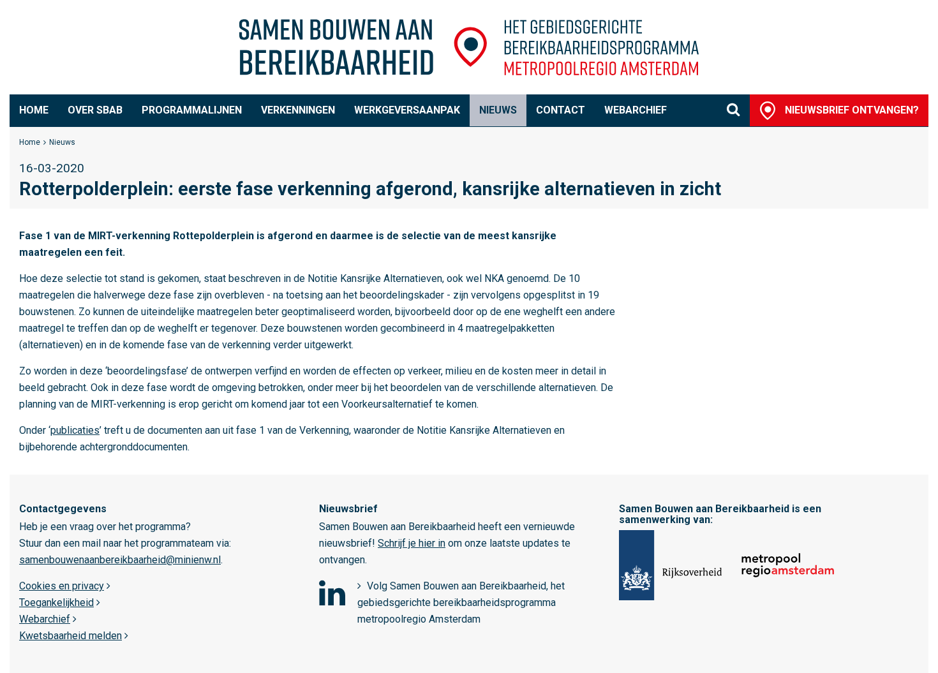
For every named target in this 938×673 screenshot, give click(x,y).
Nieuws (498, 110)
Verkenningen (298, 110)
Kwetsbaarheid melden (70, 636)
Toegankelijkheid (56, 602)
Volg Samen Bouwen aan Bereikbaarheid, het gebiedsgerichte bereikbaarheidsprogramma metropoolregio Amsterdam (461, 602)
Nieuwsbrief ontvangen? (852, 110)
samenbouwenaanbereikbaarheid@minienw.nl (120, 560)
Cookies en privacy (61, 586)
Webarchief (635, 110)
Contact (560, 110)
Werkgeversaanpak (407, 110)
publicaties (75, 430)
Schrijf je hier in (411, 543)
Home (33, 110)
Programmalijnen (192, 110)
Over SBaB (95, 110)
